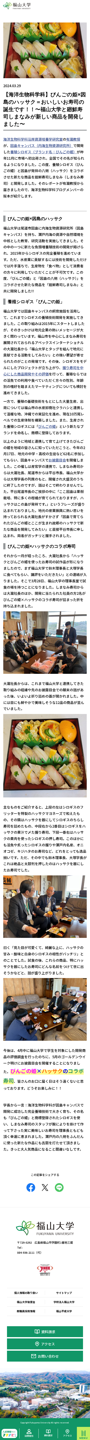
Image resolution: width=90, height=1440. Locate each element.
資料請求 (48, 1331)
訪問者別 (29, 1435)
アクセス (48, 1344)
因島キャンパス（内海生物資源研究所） (41, 145)
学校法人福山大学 (64, 1302)
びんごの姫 (47, 426)
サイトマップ (64, 1293)
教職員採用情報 (26, 1311)
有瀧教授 (73, 139)
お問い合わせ (48, 1356)
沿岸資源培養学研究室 (45, 139)
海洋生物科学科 (15, 139)
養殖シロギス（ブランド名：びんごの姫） (43, 151)
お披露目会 (57, 460)
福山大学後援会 (26, 1302)
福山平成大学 (64, 1311)
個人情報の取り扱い (26, 1293)
